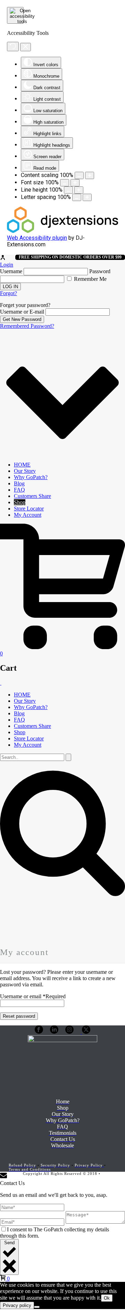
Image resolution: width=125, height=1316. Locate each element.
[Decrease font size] (64, 182)
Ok (107, 1298)
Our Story (25, 471)
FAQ (19, 490)
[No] (37, 1307)
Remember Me (90, 279)
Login (6, 265)
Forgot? (8, 293)
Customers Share (32, 496)
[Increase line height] (78, 190)
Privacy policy (17, 1305)
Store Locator (29, 508)
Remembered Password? (27, 326)
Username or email (33, 996)
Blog (19, 483)
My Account (27, 515)
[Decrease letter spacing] (76, 197)
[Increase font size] (75, 182)
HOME (22, 465)
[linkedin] (54, 1032)
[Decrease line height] (68, 190)
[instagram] (69, 1032)
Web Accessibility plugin (37, 237)
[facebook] (39, 1032)
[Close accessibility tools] (25, 47)
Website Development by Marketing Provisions (79, 1175)
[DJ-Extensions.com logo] (62, 231)
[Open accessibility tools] (15, 15)
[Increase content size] (89, 175)
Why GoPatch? (31, 477)
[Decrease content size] (79, 175)
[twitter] (85, 1032)
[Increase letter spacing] (87, 197)
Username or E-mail (22, 312)
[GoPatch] (0, 683)
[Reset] (13, 46)
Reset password (19, 1016)
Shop (19, 502)
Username (11, 271)
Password (99, 271)
